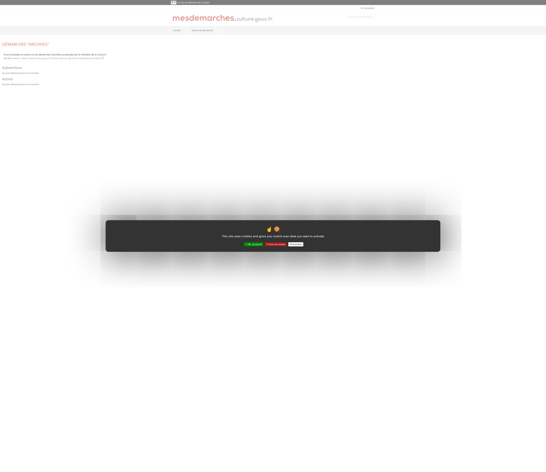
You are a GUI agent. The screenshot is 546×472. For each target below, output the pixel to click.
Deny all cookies (276, 244)
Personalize (296, 244)
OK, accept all (254, 244)
